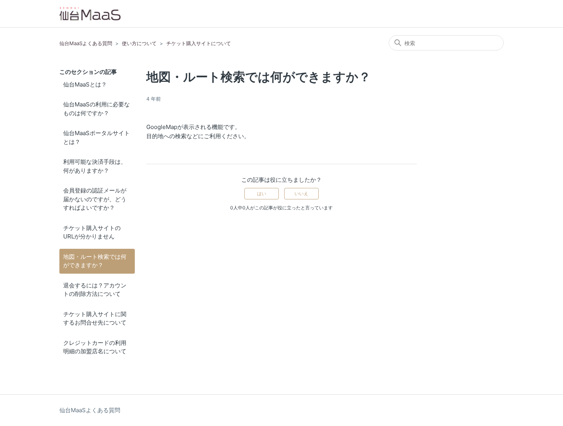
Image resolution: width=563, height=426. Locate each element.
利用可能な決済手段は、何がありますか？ (94, 166)
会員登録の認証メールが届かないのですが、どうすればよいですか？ (94, 199)
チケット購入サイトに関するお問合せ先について (94, 318)
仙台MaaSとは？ (85, 84)
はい (261, 193)
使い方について (139, 43)
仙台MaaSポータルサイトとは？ (96, 137)
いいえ (301, 193)
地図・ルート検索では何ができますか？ (94, 261)
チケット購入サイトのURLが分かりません (92, 232)
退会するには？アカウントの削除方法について (94, 290)
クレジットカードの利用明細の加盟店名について (94, 347)
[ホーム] (90, 14)
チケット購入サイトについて (198, 43)
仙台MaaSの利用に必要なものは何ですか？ (96, 109)
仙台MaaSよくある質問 (85, 43)
